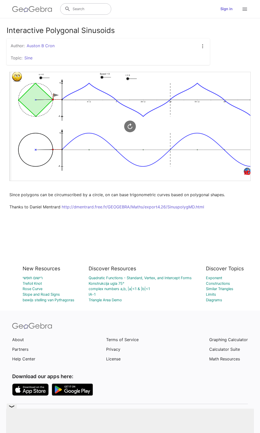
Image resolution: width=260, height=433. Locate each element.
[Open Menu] (245, 9)
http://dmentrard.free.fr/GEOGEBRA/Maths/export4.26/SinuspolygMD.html (133, 206)
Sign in (226, 9)
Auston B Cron (41, 45)
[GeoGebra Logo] (32, 9)
